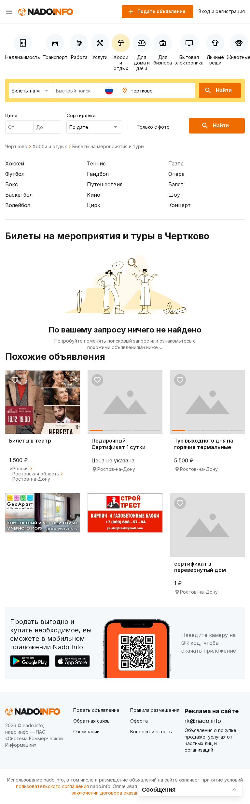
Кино (93, 194)
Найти (224, 90)
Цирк (93, 205)
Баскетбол (19, 194)
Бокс (11, 184)
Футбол (14, 174)
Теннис (96, 163)
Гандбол (98, 174)
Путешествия (104, 184)
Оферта (139, 721)
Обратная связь (91, 721)
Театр (176, 163)
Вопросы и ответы (151, 731)
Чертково (16, 146)
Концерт (179, 205)
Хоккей (14, 163)
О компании (86, 731)
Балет (176, 184)
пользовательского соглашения (52, 786)
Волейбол (17, 205)
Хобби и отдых (50, 146)
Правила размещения (154, 710)
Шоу (174, 194)
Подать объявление (96, 710)
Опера (176, 174)
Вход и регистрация (222, 11)
